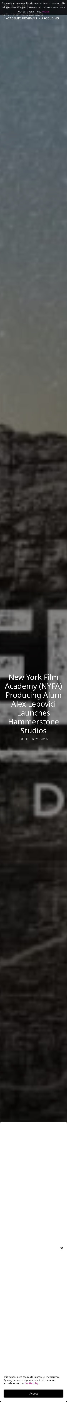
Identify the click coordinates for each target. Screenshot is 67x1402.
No (47, 11)
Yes (44, 11)
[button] (61, 1248)
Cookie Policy (31, 1383)
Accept (33, 1393)
